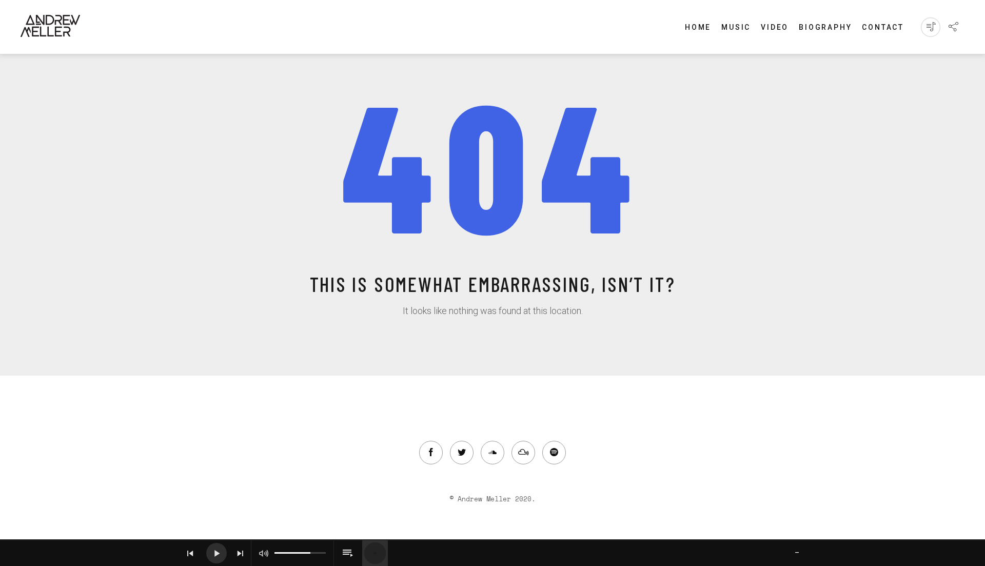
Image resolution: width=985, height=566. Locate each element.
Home (698, 27)
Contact (883, 27)
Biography (825, 27)
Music (736, 27)
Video (775, 27)
